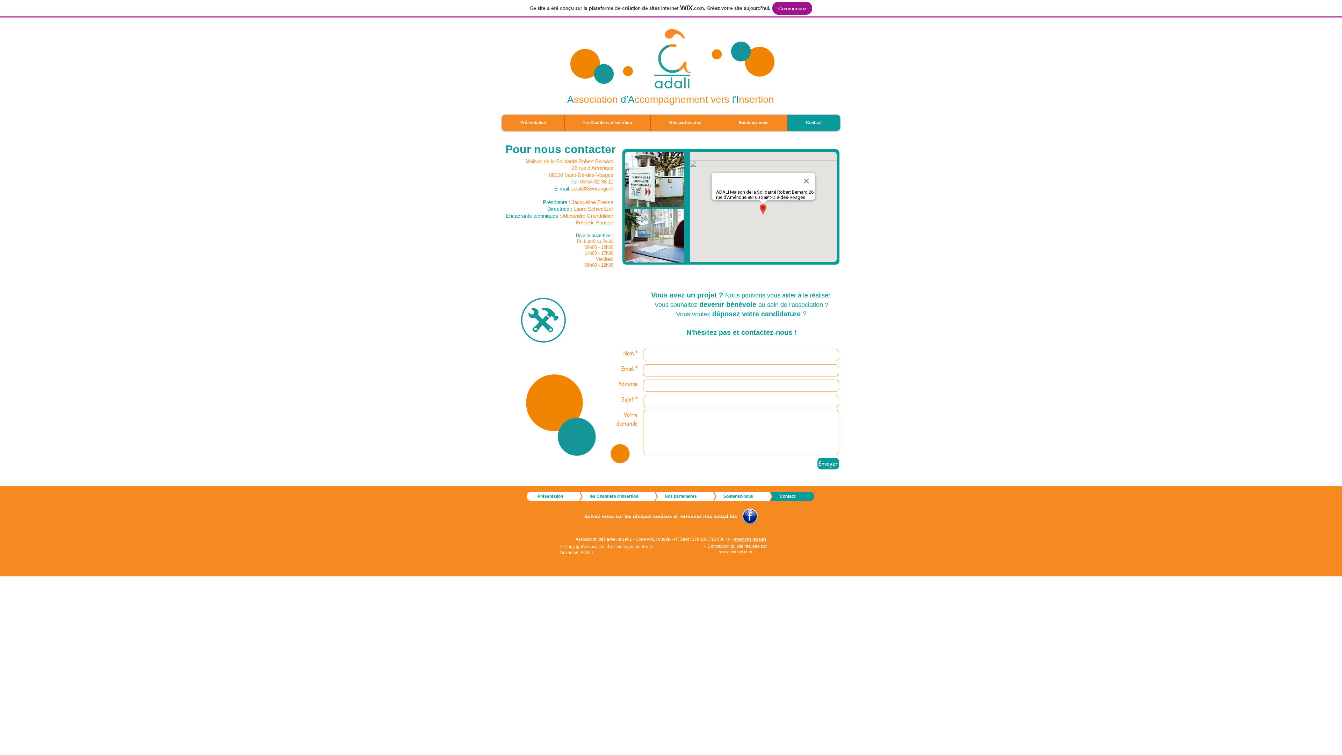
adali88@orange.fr (592, 189)
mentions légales (750, 539)
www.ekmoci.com (735, 551)
